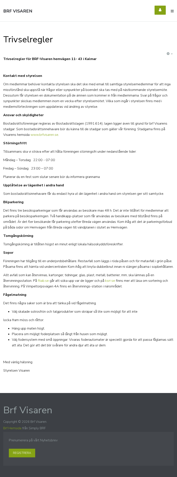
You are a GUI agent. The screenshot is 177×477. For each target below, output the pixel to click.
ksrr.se (110, 280)
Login (160, 10)
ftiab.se (43, 280)
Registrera (22, 453)
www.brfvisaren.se (44, 134)
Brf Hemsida (12, 428)
